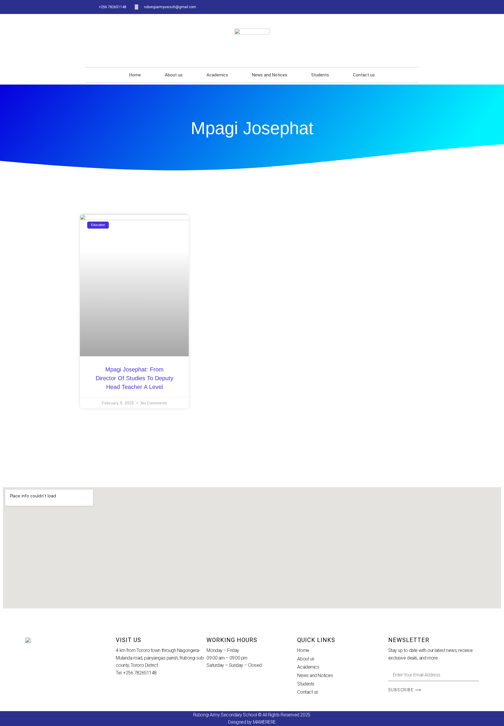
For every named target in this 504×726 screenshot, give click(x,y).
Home (135, 75)
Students (320, 75)
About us (174, 75)
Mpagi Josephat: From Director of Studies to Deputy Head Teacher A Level (134, 378)
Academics (217, 75)
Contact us (364, 75)
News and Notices (269, 75)
